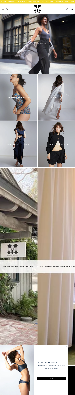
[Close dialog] (67, 346)
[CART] (71, 9)
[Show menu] (3, 9)
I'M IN (51, 378)
